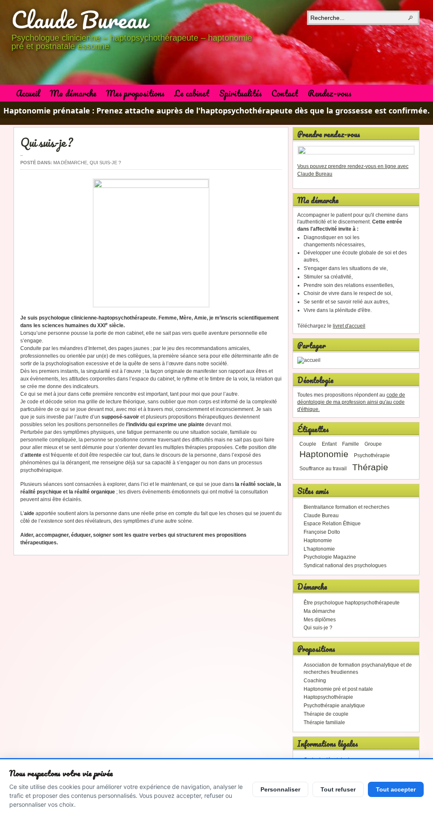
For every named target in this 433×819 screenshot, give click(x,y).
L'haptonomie (319, 549)
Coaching (315, 681)
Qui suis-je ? (46, 142)
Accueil (28, 93)
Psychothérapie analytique (334, 706)
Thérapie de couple (326, 714)
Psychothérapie (372, 455)
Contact (284, 93)
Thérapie (370, 467)
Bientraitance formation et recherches (346, 507)
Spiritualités (240, 93)
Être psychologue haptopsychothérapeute (352, 603)
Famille (350, 444)
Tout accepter (396, 789)
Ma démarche (73, 93)
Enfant (329, 444)
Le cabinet (191, 93)
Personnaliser (280, 789)
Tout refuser (338, 789)
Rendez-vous (329, 93)
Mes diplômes (320, 620)
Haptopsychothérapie (328, 697)
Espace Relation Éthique (332, 524)
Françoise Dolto (322, 532)
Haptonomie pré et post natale (338, 689)
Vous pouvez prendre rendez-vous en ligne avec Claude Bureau (352, 170)
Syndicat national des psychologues (345, 565)
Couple (307, 444)
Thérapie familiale (324, 722)
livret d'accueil (349, 326)
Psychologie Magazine (330, 557)
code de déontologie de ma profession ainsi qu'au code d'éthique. (351, 402)
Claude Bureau (79, 19)
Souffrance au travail (323, 469)
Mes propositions (135, 93)
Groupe (373, 444)
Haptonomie (323, 454)
